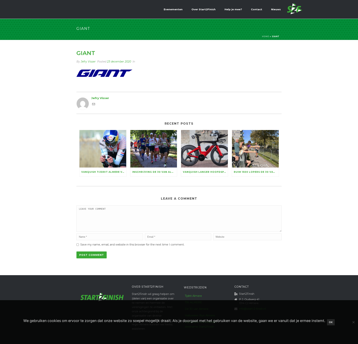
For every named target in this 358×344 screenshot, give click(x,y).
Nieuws (276, 9)
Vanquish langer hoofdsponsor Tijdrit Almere (205, 172)
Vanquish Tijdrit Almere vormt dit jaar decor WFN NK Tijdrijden (103, 172)
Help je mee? (233, 9)
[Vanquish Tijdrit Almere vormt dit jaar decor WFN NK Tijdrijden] (102, 149)
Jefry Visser (88, 61)
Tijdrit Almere (193, 296)
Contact (256, 9)
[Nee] (353, 322)
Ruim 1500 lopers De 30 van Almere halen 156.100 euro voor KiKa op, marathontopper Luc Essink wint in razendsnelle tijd (256, 172)
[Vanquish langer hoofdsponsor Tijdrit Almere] (204, 149)
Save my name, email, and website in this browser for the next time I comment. (132, 244)
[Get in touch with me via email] (93, 104)
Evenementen (173, 9)
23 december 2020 (119, 61)
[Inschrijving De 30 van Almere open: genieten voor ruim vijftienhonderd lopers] (153, 149)
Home (265, 36)
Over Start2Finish (203, 9)
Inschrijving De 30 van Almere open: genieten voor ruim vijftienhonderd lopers (154, 172)
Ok (331, 322)
